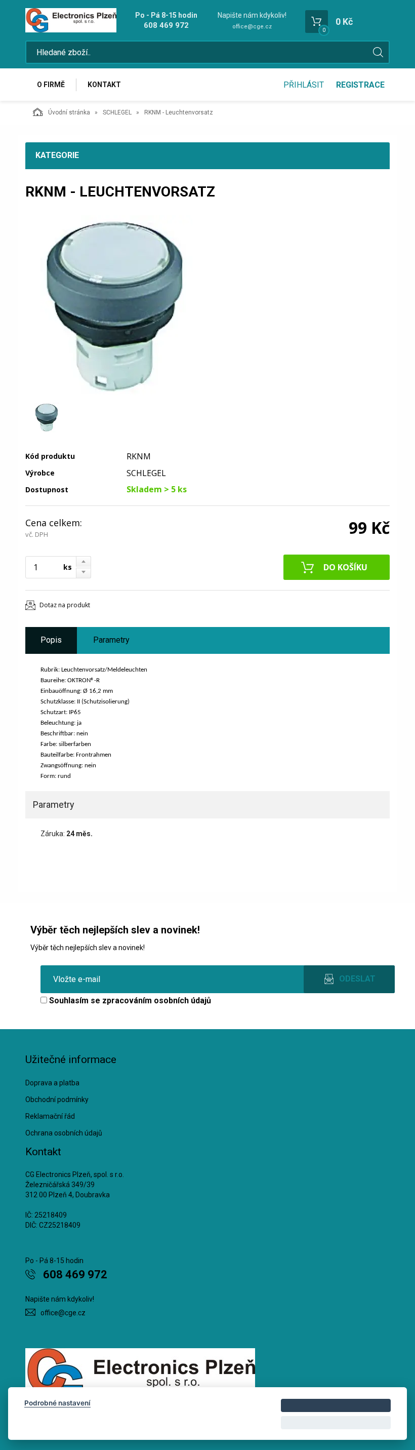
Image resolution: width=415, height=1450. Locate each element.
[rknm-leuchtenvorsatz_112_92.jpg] (116, 306)
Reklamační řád (50, 1116)
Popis (51, 640)
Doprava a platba (52, 1083)
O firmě (51, 85)
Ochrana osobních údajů (63, 1133)
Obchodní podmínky (57, 1099)
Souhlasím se (129, 1000)
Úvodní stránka (69, 112)
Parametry (111, 640)
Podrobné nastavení (57, 1403)
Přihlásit (303, 85)
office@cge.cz (252, 26)
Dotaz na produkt (64, 605)
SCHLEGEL (117, 112)
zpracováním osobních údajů (156, 1000)
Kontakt (104, 85)
